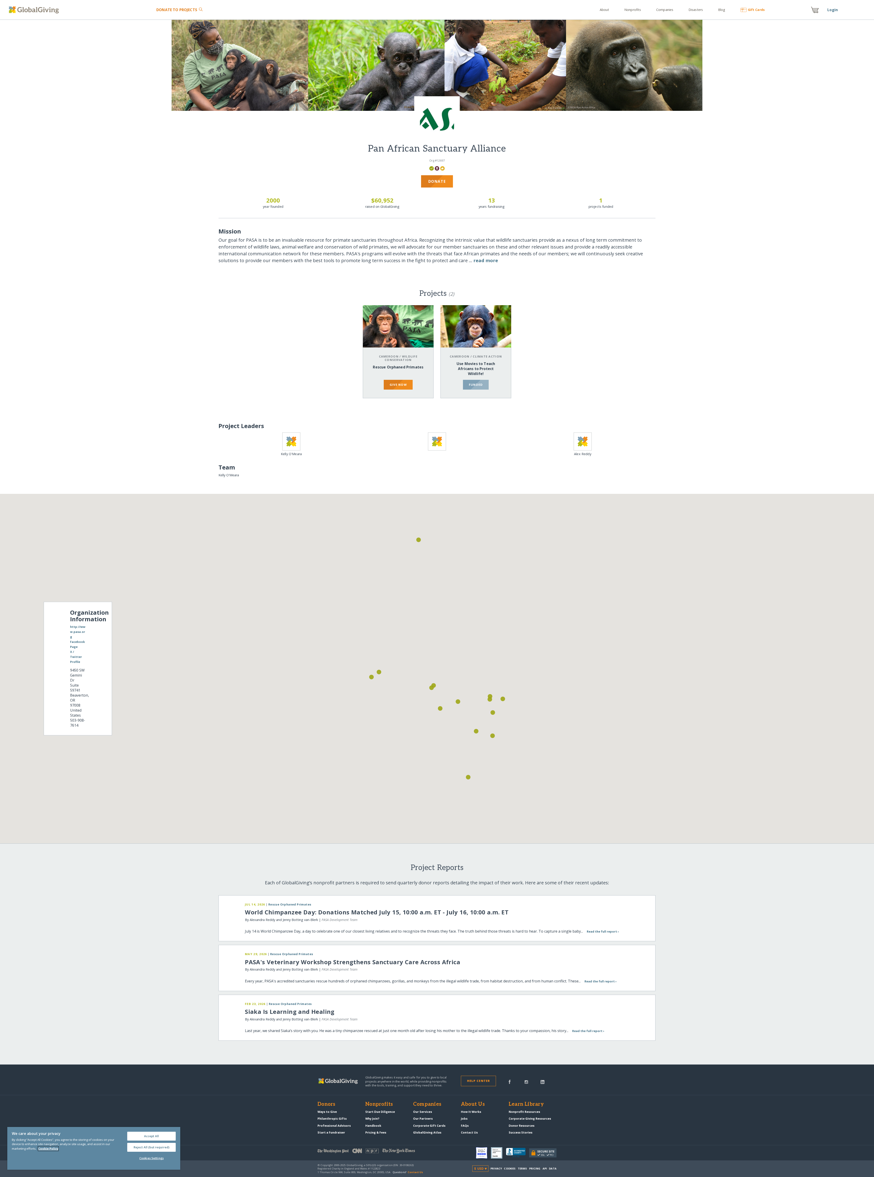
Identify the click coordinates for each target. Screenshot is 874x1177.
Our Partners (423, 1118)
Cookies (510, 1168)
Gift (756, 10)
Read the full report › (603, 931)
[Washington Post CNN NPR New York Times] (377, 1152)
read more (485, 260)
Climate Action (487, 356)
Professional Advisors (334, 1126)
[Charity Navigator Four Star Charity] (483, 1153)
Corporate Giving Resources (530, 1118)
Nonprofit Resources (524, 1112)
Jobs (464, 1118)
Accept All (151, 1136)
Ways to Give (327, 1112)
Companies (664, 10)
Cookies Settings (151, 1158)
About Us (473, 1104)
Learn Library (526, 1104)
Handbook (373, 1126)
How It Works (471, 1112)
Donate (176, 9)
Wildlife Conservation (401, 358)
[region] (93, 1148)
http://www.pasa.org (77, 632)
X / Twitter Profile (76, 657)
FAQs (465, 1126)
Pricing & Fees (375, 1132)
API (545, 1168)
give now (398, 385)
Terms (522, 1168)
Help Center (478, 1081)
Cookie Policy (48, 1149)
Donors (326, 1104)
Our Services (422, 1112)
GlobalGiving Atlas (427, 1132)
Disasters (696, 10)
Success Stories (520, 1132)
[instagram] (526, 1081)
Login (832, 9)
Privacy (496, 1168)
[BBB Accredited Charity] (517, 1153)
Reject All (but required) (151, 1147)
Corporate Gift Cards (429, 1126)
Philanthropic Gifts (332, 1118)
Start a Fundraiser (331, 1132)
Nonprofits (632, 10)
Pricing (535, 1168)
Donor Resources (521, 1126)
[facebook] (510, 1081)
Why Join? (372, 1118)
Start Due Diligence (380, 1112)
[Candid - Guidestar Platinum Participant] (498, 1153)
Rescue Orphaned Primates (398, 367)
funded (476, 385)
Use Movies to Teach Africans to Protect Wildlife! (476, 368)
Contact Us (469, 1132)
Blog (721, 10)
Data (552, 1168)
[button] (431, 687)
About (604, 10)
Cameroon (389, 356)
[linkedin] (542, 1081)
